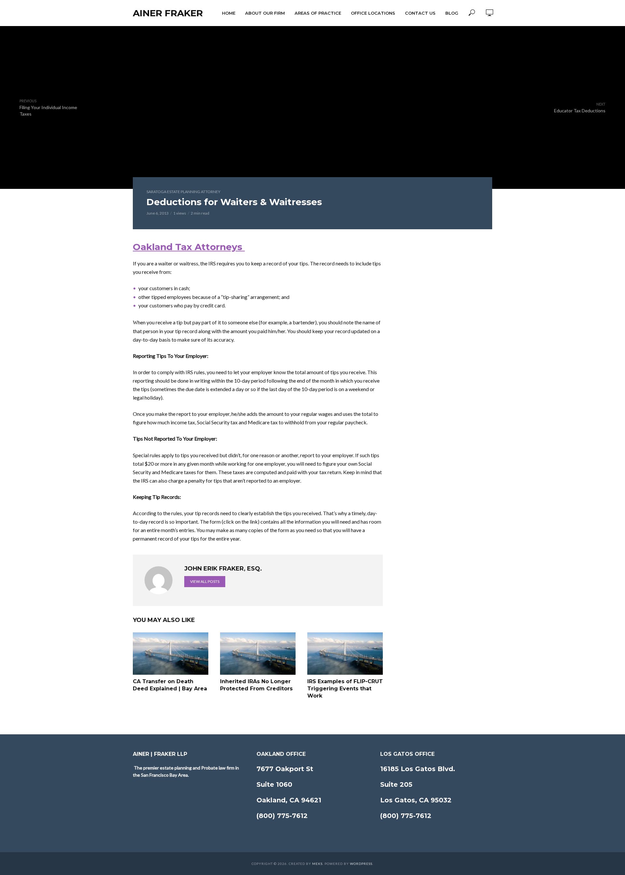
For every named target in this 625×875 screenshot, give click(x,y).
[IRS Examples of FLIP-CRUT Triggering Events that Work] (345, 653)
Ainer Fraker (168, 13)
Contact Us (420, 13)
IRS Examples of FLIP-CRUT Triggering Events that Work (345, 688)
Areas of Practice (318, 13)
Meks (317, 864)
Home (228, 13)
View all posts (204, 581)
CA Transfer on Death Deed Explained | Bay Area (170, 685)
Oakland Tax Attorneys (189, 246)
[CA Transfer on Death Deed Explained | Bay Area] (170, 653)
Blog (451, 13)
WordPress (361, 864)
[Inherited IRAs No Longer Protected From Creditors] (258, 653)
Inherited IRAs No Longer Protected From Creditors (256, 685)
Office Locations (373, 13)
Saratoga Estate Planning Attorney (183, 191)
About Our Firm (265, 13)
